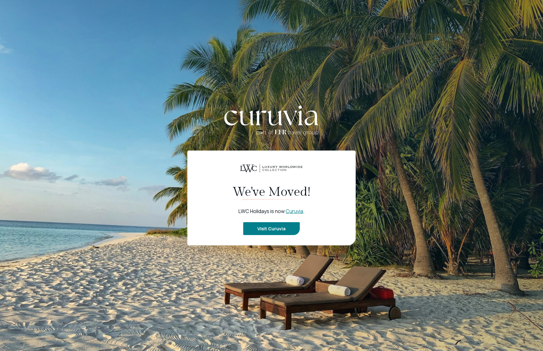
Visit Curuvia (271, 229)
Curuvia (294, 211)
